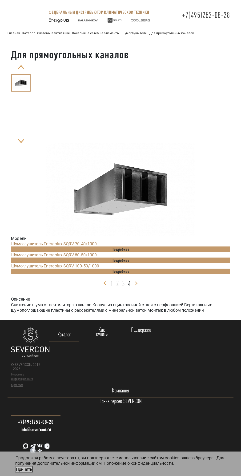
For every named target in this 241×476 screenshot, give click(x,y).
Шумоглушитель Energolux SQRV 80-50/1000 (54, 254)
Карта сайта (17, 385)
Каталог (64, 335)
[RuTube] (32, 449)
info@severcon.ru (35, 429)
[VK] (39, 444)
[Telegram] (32, 444)
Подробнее (120, 249)
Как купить (102, 332)
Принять (24, 469)
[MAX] (25, 444)
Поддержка (141, 330)
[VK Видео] (46, 444)
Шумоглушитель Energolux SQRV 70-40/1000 (54, 243)
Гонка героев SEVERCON (121, 401)
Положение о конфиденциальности (22, 376)
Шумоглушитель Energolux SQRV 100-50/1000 (55, 265)
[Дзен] (39, 449)
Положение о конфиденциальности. (95, 466)
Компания (120, 391)
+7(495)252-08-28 (206, 15)
